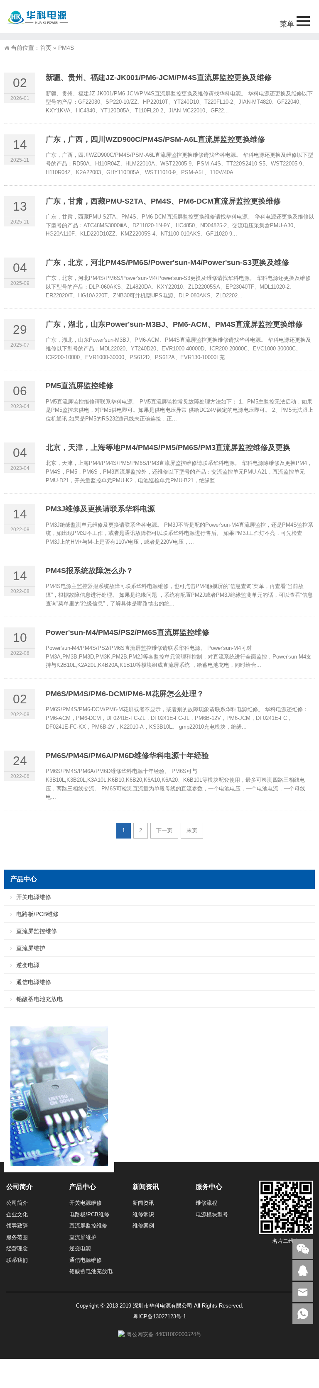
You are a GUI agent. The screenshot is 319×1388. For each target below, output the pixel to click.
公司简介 (17, 1203)
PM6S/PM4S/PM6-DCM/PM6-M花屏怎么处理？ (125, 694)
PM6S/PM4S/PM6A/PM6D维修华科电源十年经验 (127, 755)
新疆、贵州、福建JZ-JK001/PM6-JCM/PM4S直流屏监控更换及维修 (159, 77)
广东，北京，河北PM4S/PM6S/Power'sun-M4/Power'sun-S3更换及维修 (167, 262)
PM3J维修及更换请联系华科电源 (100, 509)
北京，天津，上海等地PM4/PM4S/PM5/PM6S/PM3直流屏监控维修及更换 (168, 447)
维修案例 (143, 1226)
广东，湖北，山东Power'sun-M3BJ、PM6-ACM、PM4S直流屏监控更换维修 (174, 324)
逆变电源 (27, 965)
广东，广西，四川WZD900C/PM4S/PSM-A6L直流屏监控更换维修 (155, 139)
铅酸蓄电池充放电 (39, 999)
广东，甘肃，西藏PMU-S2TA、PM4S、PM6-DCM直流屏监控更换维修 (163, 201)
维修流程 (206, 1203)
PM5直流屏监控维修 (79, 386)
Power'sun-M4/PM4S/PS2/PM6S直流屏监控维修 (127, 632)
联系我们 (17, 1260)
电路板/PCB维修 (37, 914)
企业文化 (17, 1214)
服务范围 (17, 1237)
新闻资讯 (143, 1203)
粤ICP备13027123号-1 (159, 1316)
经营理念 (17, 1248)
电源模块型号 (212, 1214)
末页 (191, 830)
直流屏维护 (30, 948)
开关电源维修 (33, 897)
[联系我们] (302, 1270)
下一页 (164, 830)
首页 (46, 47)
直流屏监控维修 (36, 931)
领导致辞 (17, 1226)
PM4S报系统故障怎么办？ (89, 570)
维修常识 (143, 1214)
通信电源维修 (33, 982)
